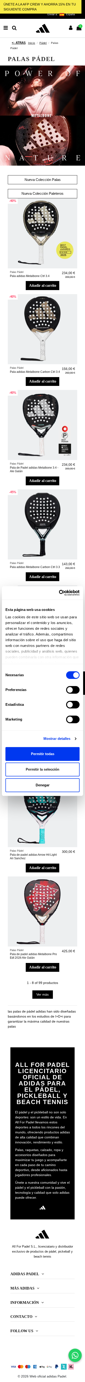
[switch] (73, 690)
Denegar (43, 785)
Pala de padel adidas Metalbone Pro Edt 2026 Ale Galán (33, 955)
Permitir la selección (42, 769)
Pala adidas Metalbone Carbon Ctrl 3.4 (35, 372)
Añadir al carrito (42, 285)
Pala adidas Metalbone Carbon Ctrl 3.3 (35, 567)
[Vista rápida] (73, 213)
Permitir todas (42, 754)
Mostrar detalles (57, 739)
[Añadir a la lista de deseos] (73, 205)
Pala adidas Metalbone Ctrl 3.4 (30, 276)
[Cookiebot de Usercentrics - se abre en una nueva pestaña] (60, 593)
